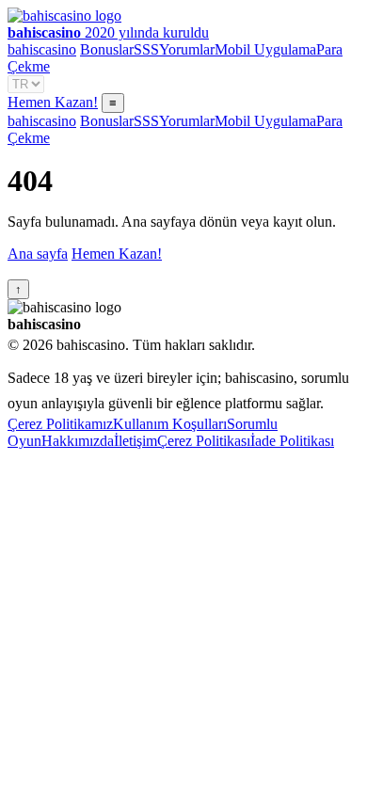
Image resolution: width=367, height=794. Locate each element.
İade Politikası (292, 441)
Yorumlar (187, 49)
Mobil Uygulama (265, 49)
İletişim (135, 441)
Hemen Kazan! (53, 102)
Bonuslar (107, 49)
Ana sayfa (38, 254)
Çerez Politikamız (60, 424)
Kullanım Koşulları (170, 424)
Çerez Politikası (203, 441)
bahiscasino (42, 49)
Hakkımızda (77, 441)
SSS (146, 49)
